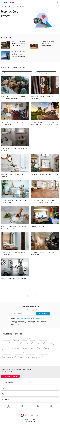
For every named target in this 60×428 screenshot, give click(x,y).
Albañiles (16, 339)
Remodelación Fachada (43, 353)
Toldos (40, 357)
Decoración (5, 348)
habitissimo (5, 6)
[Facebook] (8, 407)
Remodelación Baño (7, 353)
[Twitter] (23, 407)
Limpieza (32, 348)
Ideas (12, 6)
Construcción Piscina (49, 343)
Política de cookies (30, 421)
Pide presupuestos (30, 425)
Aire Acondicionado (7, 339)
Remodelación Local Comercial (9, 357)
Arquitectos (24, 339)
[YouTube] (37, 407)
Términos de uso (40, 318)
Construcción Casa (25, 343)
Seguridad (33, 357)
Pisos (46, 348)
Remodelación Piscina (23, 357)
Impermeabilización (15, 348)
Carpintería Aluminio (43, 339)
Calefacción (33, 339)
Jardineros (25, 348)
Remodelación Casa (18, 353)
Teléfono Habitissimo (6, 410)
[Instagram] (51, 407)
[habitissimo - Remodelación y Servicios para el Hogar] (7, 2)
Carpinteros (15, 343)
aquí (19, 324)
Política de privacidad (29, 419)
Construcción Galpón (37, 343)
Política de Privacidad (23, 318)
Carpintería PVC (6, 343)
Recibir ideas (43, 313)
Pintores (39, 348)
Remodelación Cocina (30, 353)
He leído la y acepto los (27, 318)
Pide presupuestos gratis (10, 376)
